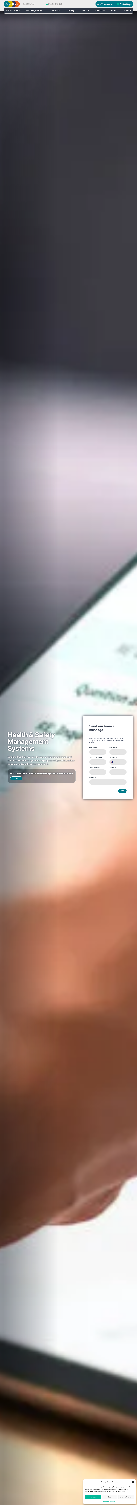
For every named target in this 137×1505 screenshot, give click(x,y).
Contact (127, 11)
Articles (113, 11)
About (85, 11)
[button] (133, 1482)
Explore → (16, 778)
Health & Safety (12, 11)
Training (71, 11)
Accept (93, 1497)
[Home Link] (12, 4)
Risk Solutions (55, 11)
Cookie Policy (105, 1501)
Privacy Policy (113, 1501)
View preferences (126, 1497)
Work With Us (100, 11)
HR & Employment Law (34, 11)
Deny (109, 1497)
